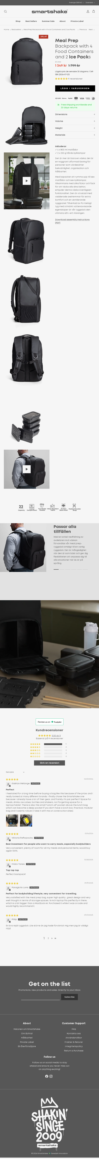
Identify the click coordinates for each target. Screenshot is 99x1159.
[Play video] (27, 181)
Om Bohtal (26, 1034)
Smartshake (43, 1153)
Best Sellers (31, 21)
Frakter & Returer (74, 1042)
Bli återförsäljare (27, 1046)
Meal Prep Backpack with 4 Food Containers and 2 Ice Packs (49, 29)
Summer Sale (48, 21)
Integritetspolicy (74, 1046)
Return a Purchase (73, 1051)
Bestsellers (16, 29)
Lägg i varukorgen (75, 88)
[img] (12, 779)
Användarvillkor (74, 1038)
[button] (61, 79)
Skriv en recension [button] (49, 763)
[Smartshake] (49, 11)
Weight (59, 128)
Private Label (77, 21)
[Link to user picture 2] (26, 820)
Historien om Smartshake (27, 1029)
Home (6, 29)
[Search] (5, 11)
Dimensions (61, 114)
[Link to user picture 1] (12, 820)
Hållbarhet (27, 1038)
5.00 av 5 (56, 736)
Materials (60, 135)
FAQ (74, 1029)
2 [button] (48, 938)
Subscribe (69, 996)
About (63, 21)
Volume (59, 121)
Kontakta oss (74, 1034)
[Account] (87, 11)
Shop (18, 21)
